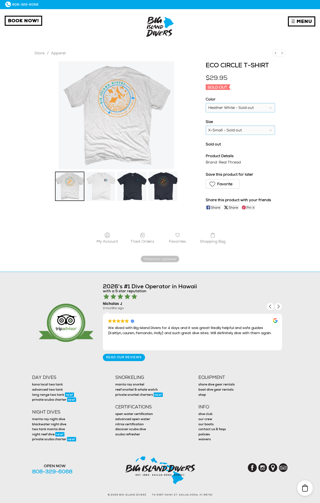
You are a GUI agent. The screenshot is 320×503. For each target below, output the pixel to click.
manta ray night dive (48, 419)
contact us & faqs (212, 429)
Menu (301, 21)
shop (202, 394)
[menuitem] (275, 53)
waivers (204, 439)
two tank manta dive (48, 429)
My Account (107, 241)
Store (39, 53)
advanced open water (132, 419)
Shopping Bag (213, 241)
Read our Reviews (124, 357)
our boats (206, 424)
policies (204, 434)
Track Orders (142, 241)
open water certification (134, 414)
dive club (205, 414)
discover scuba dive (130, 429)
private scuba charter (53, 399)
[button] (222, 184)
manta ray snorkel (129, 384)
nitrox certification (129, 424)
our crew (205, 419)
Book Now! (23, 21)
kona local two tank (47, 384)
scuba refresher (127, 434)
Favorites (177, 241)
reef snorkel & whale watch (136, 389)
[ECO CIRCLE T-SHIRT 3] (163, 186)
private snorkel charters (138, 394)
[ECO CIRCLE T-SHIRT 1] (100, 186)
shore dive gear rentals (216, 384)
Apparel (58, 53)
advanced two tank (47, 389)
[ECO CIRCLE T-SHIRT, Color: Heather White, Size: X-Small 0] (69, 186)
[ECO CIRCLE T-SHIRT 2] (131, 186)
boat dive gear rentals (216, 389)
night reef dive (48, 434)
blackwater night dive (49, 424)
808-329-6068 (25, 4)
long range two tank (52, 394)
